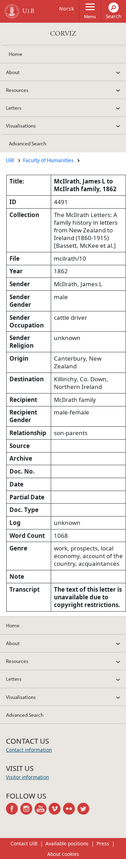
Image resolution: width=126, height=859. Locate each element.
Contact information (29, 749)
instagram (27, 809)
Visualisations (21, 125)
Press (103, 843)
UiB (10, 160)
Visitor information (27, 777)
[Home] (12, 11)
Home (15, 53)
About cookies (63, 854)
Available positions (67, 843)
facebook (13, 809)
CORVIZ (63, 33)
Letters (13, 107)
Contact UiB (23, 843)
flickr (70, 809)
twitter (84, 809)
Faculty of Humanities (48, 160)
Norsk (66, 8)
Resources (17, 89)
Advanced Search (27, 143)
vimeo (56, 809)
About (13, 71)
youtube (42, 809)
